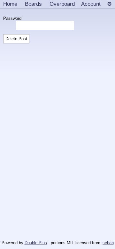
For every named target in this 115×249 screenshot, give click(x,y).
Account (91, 4)
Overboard (62, 4)
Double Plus (36, 242)
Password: (14, 18)
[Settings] (109, 4)
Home (10, 4)
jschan (108, 242)
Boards (33, 4)
